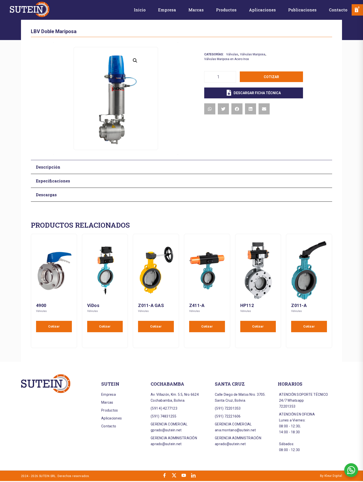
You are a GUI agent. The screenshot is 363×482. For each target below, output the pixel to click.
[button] (135, 60)
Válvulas (232, 54)
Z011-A (299, 305)
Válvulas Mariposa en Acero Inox (226, 59)
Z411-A (197, 305)
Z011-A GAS (151, 305)
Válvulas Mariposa (252, 54)
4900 (41, 305)
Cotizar (271, 77)
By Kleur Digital (331, 476)
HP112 (247, 305)
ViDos (93, 305)
